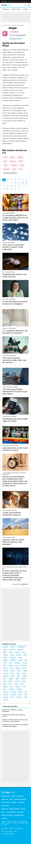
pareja (3, 823)
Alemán (5, 649)
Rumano (20, 692)
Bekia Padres (5, 25)
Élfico (16, 665)
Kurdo (4, 684)
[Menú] (28, 5)
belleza (14, 821)
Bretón (25, 655)
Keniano (24, 681)
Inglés (17, 678)
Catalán (20, 660)
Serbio (20, 694)
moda (9, 821)
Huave (4, 678)
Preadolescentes (7, 815)
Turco (25, 694)
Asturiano (5, 655)
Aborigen (5, 647)
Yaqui (25, 697)
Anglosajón (20, 649)
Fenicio (24, 668)
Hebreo (13, 676)
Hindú (18, 676)
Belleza (20, 1)
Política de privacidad (15, 828)
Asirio (23, 652)
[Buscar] (25, 5)
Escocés (5, 668)
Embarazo (4, 809)
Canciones (21, 802)
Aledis (22, 165)
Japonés (17, 681)
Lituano (16, 684)
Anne (5, 157)
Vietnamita (19, 697)
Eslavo (11, 668)
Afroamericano (21, 647)
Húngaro (11, 678)
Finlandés (5, 670)
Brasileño (19, 655)
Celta (26, 660)
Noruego (18, 686)
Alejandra (14, 165)
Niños (3, 812)
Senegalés (13, 694)
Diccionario (5, 805)
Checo (5, 662)
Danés (4, 665)
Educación (4, 799)
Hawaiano (5, 676)
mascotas (9, 823)
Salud (13, 796)
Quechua (13, 692)
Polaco (5, 689)
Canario (20, 657)
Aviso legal (4, 828)
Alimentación (5, 796)
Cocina (25, 1)
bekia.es (4, 821)
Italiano (10, 681)
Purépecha (6, 692)
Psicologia (20, 796)
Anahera (20, 157)
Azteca (12, 655)
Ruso (26, 692)
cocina (19, 821)
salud (15, 823)
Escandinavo (23, 665)
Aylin (5, 161)
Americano (12, 649)
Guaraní (24, 673)
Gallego (25, 670)
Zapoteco (5, 699)
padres (25, 821)
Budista (5, 657)
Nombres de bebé (14, 25)
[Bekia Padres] (6, 5)
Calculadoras (5, 802)
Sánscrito (5, 694)
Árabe (4, 652)
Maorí (21, 684)
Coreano (25, 662)
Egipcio (11, 665)
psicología (21, 823)
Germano (5, 673)
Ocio (11, 799)
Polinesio (11, 689)
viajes (5, 824)
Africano (12, 647)
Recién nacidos (15, 809)
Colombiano (17, 662)
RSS (15, 831)
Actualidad (10, 1)
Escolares (20, 812)
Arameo (11, 652)
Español (18, 668)
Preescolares (11, 812)
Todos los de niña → (10, 173)
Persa (23, 686)
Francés (13, 670)
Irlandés (23, 678)
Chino (10, 662)
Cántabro (5, 660)
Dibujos (14, 802)
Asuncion (13, 161)
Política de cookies (7, 831)
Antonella (6, 169)
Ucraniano (5, 697)
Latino (10, 684)
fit (2, 824)
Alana (20, 161)
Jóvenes (4, 818)
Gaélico (19, 670)
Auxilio (5, 165)
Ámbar (12, 157)
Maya (11, 686)
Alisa (14, 169)
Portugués (19, 689)
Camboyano (12, 657)
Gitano (12, 673)
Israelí (4, 681)
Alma (20, 169)
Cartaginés (13, 660)
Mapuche (5, 686)
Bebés (23, 809)
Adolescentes (19, 815)
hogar (26, 823)
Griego (18, 673)
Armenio (17, 652)
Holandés (24, 676)
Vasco (12, 697)
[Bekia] (4, 1)
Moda (15, 1)
